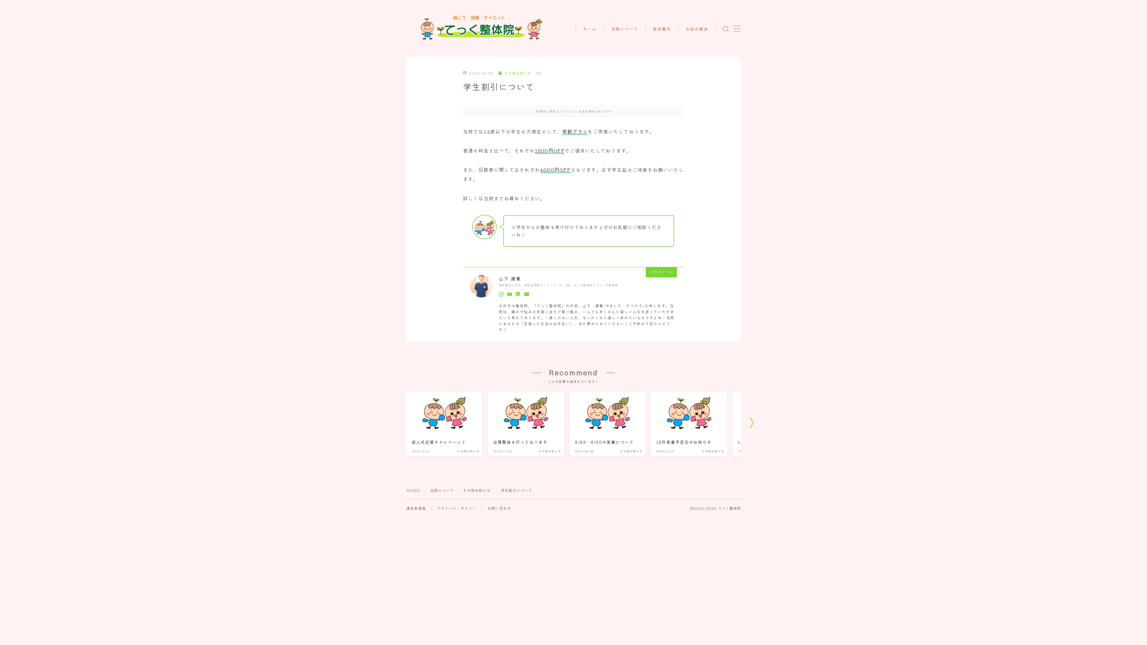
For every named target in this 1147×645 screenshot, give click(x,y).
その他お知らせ (476, 490)
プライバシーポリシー (456, 508)
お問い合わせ (499, 508)
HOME (413, 490)
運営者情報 (416, 508)
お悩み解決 (697, 29)
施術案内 (662, 29)
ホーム (589, 29)
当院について (624, 29)
